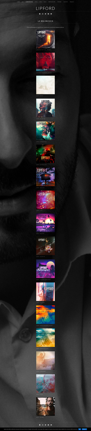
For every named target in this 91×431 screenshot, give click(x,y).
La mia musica (29, 1)
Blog (45, 1)
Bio (23, 1)
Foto (36, 1)
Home (18, 1)
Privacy (84, 429)
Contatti (66, 1)
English (72, 1)
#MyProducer (52, 1)
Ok (79, 429)
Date (41, 1)
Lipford (45, 8)
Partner (59, 1)
